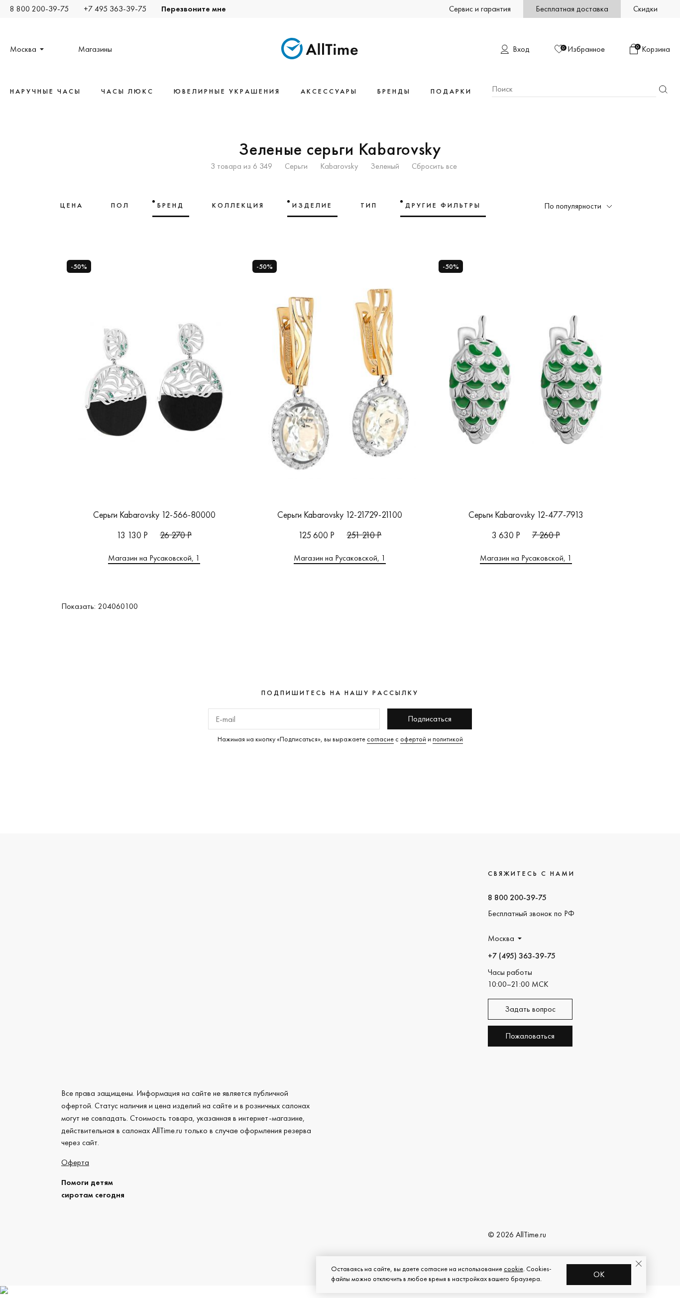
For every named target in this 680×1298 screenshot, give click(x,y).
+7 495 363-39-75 (115, 8)
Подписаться (430, 718)
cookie (513, 1268)
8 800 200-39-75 (39, 8)
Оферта (75, 1162)
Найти (663, 89)
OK (599, 1274)
